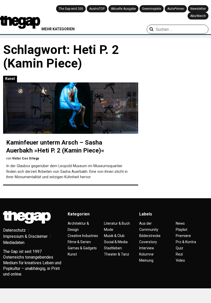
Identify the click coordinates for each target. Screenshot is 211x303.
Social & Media (116, 242)
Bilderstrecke (150, 236)
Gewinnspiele (151, 9)
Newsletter (198, 9)
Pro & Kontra (186, 242)
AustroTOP (97, 9)
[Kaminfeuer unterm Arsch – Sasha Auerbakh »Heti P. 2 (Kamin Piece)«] (70, 108)
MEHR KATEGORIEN (58, 29)
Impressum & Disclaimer (25, 236)
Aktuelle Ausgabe (123, 9)
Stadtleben (113, 248)
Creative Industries (83, 236)
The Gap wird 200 (71, 9)
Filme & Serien (79, 242)
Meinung (146, 260)
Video (180, 260)
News (180, 223)
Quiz (179, 248)
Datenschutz (14, 230)
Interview (146, 248)
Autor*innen (175, 9)
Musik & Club (114, 236)
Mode (108, 230)
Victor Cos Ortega (25, 158)
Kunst (10, 79)
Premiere (183, 236)
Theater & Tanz (116, 254)
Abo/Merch (198, 16)
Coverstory (148, 242)
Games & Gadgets (82, 248)
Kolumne (146, 254)
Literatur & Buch (117, 223)
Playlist (181, 230)
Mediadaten (13, 242)
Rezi (179, 254)
